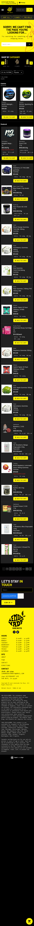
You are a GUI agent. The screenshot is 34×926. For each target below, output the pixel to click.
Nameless (4, 141)
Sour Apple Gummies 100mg (22, 387)
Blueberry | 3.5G (18, 426)
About (3, 657)
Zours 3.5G (23, 143)
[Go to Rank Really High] (17, 757)
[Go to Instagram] (14, 632)
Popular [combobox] (16, 72)
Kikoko (15, 305)
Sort (15, 70)
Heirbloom (16, 424)
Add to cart (10, 117)
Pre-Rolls (28, 17)
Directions (5, 665)
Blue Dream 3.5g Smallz (21, 188)
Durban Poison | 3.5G (20, 506)
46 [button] (27, 569)
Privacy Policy (6, 688)
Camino (4, 102)
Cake (14, 443)
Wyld (14, 166)
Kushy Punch (17, 326)
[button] (13, 2)
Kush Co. (15, 204)
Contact (4, 663)
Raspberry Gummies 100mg (22, 350)
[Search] (29, 10)
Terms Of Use (17, 688)
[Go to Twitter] (17, 632)
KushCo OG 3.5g (18, 488)
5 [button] (20, 569)
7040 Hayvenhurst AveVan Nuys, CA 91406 (10, 677)
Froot (14, 545)
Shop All (6, 17)
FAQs (3, 660)
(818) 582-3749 (7, 671)
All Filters (7, 72)
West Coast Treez (18, 186)
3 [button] (13, 569)
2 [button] (10, 569)
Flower (17, 17)
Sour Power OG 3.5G (20, 207)
